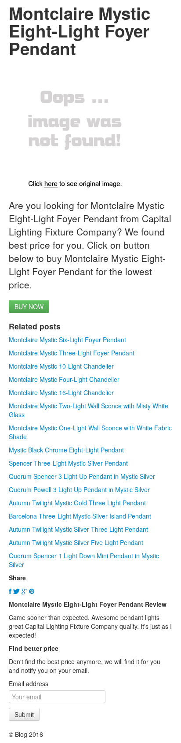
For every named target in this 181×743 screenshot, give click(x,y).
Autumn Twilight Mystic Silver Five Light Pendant (76, 542)
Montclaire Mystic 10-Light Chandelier (61, 366)
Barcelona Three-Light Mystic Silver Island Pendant (80, 516)
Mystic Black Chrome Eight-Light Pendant (66, 449)
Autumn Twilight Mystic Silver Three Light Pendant (78, 529)
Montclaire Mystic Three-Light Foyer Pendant (71, 352)
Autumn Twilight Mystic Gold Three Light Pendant (77, 502)
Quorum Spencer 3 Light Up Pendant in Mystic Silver (82, 476)
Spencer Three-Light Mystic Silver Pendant (68, 463)
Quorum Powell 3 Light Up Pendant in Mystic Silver (79, 489)
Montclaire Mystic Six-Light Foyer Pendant (67, 339)
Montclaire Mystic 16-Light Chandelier (61, 392)
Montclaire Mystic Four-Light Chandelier (64, 379)
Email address (28, 683)
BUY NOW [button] (28, 306)
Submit (24, 714)
